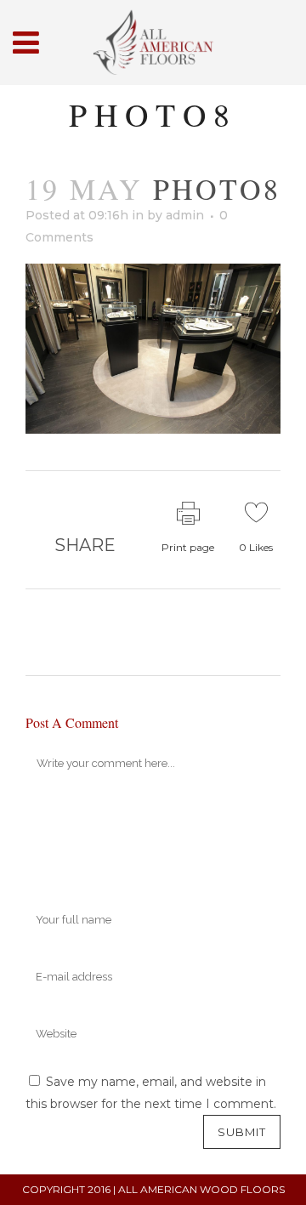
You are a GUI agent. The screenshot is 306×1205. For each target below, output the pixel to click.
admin (185, 215)
